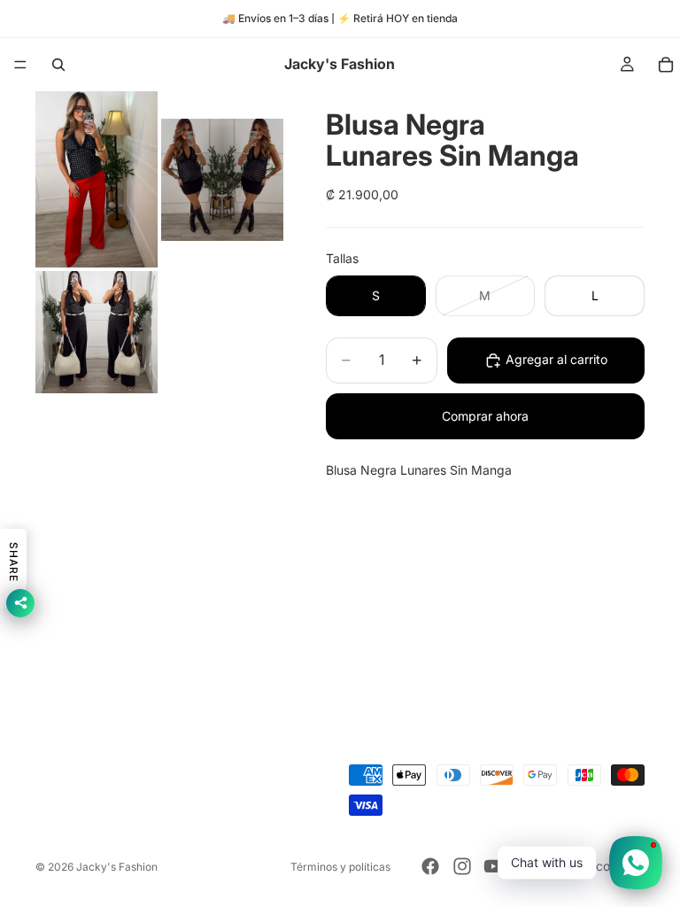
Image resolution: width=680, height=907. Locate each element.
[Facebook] (430, 866)
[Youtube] (493, 866)
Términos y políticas (340, 866)
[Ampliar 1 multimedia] (96, 179)
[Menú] (20, 64)
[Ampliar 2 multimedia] (222, 179)
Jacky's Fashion (117, 866)
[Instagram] (462, 866)
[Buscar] (58, 64)
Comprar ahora (485, 415)
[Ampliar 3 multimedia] (96, 332)
